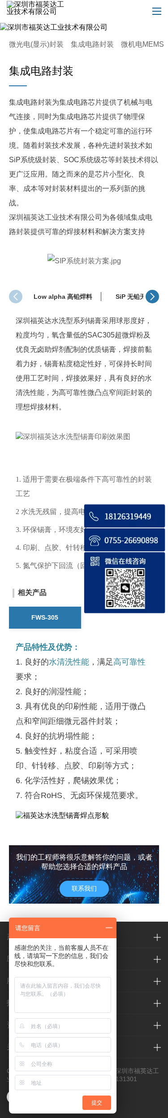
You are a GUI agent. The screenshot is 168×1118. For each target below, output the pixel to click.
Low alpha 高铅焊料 (63, 296)
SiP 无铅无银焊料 (140, 296)
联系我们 (84, 888)
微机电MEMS (142, 44)
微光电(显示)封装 (36, 44)
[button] (152, 296)
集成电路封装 (92, 44)
